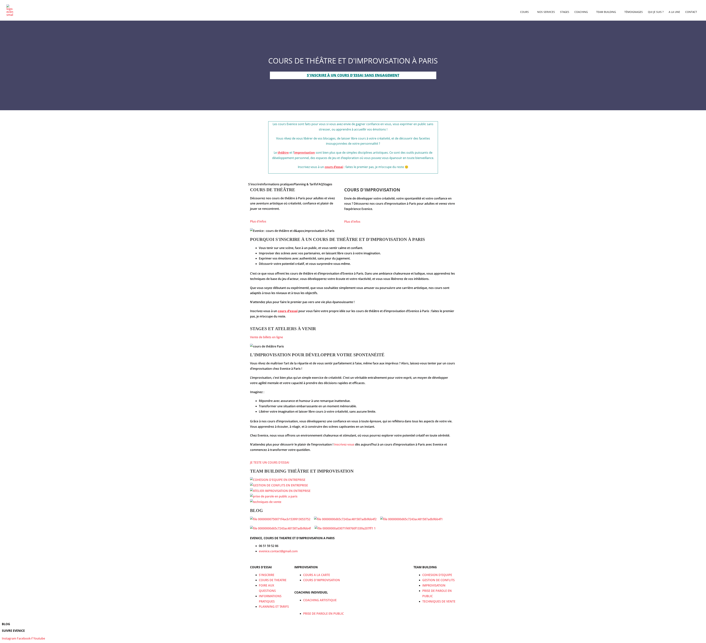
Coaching (581, 12)
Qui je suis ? (656, 12)
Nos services (546, 12)
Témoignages (633, 12)
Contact (691, 12)
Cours (524, 12)
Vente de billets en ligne (266, 337)
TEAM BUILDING (425, 567)
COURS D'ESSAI (261, 567)
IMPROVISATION (306, 567)
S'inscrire (254, 184)
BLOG (6, 624)
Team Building (606, 12)
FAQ (320, 184)
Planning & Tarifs (305, 184)
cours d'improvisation (372, 190)
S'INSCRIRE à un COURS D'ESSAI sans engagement (353, 75)
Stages (564, 12)
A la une (674, 12)
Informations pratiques (277, 184)
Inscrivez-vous (343, 444)
